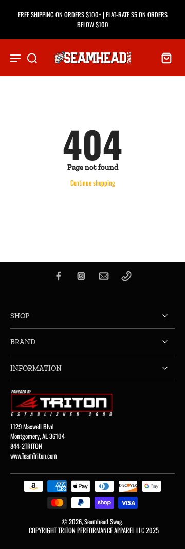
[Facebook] (58, 276)
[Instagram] (81, 276)
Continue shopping (92, 183)
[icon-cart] (163, 57)
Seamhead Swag (103, 521)
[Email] (103, 276)
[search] (32, 57)
